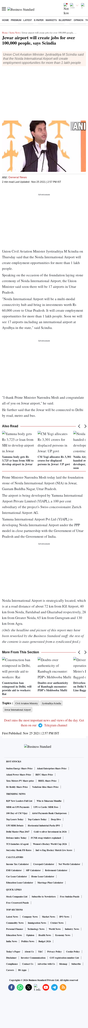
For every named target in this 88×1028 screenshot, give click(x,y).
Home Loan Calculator (42, 876)
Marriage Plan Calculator (50, 882)
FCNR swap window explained (46, 837)
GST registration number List (64, 957)
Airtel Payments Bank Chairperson (49, 813)
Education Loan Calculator (19, 882)
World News (55, 929)
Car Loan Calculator (16, 876)
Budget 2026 (44, 941)
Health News (44, 935)
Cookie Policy (73, 951)
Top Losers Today (15, 819)
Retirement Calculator (56, 870)
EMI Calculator (14, 870)
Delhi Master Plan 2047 (17, 831)
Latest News (12, 916)
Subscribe (76, 964)
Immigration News (37, 922)
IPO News (64, 916)
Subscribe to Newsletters (44, 896)
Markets (51, 20)
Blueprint (65, 20)
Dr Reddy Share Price (17, 787)
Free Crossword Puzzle (17, 902)
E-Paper (39, 20)
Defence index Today (16, 837)
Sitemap (63, 964)
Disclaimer (11, 957)
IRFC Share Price (44, 774)
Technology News (35, 929)
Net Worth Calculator (69, 864)
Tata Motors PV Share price (20, 780)
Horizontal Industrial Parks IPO (44, 825)
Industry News (72, 929)
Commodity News (15, 922)
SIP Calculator (33, 870)
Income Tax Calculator (17, 864)
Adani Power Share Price (18, 774)
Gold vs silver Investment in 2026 (50, 831)
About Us (29, 951)
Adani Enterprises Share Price (52, 768)
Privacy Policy (54, 951)
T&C (40, 951)
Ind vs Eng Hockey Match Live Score (54, 850)
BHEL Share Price (47, 780)
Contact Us (27, 964)
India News (15, 32)
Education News (14, 935)
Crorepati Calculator (43, 864)
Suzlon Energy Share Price (19, 768)
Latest (27, 20)
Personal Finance (14, 929)
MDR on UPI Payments (17, 807)
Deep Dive (56, 819)
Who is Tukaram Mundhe (49, 800)
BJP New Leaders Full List (19, 800)
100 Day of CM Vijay (17, 813)
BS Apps (22, 970)
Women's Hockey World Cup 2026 (50, 844)
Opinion (78, 20)
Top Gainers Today (37, 819)
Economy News (62, 935)
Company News (30, 916)
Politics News (27, 941)
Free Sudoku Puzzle (69, 896)
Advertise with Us (46, 964)
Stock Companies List (16, 896)
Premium (16, 20)
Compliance (12, 964)
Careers (10, 970)
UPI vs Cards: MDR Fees (46, 807)
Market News (48, 916)
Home (5, 20)
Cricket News (56, 922)
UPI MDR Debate (15, 825)
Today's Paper (13, 951)
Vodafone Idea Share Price (45, 787)
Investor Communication (33, 957)
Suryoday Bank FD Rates (18, 850)
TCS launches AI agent (17, 844)
